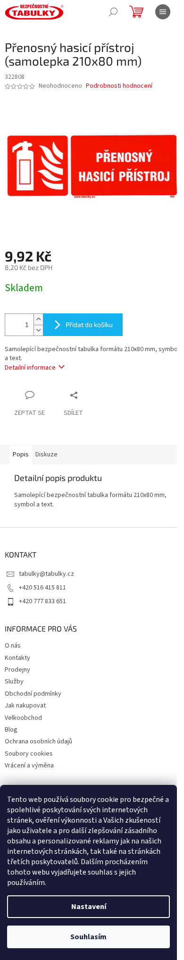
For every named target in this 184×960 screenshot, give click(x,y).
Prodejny (17, 669)
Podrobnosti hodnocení (119, 86)
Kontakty (17, 658)
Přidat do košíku (89, 324)
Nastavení (88, 906)
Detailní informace (30, 367)
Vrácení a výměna (29, 765)
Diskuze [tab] (46, 454)
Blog (11, 729)
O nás (13, 645)
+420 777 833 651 (42, 601)
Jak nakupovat (25, 705)
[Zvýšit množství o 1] (38, 319)
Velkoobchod (23, 718)
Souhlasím (88, 937)
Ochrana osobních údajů (38, 741)
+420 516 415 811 (42, 587)
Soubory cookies (29, 753)
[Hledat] (113, 11)
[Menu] (162, 11)
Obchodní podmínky (33, 694)
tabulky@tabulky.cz (46, 574)
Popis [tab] (21, 454)
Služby (14, 681)
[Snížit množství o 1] (38, 330)
